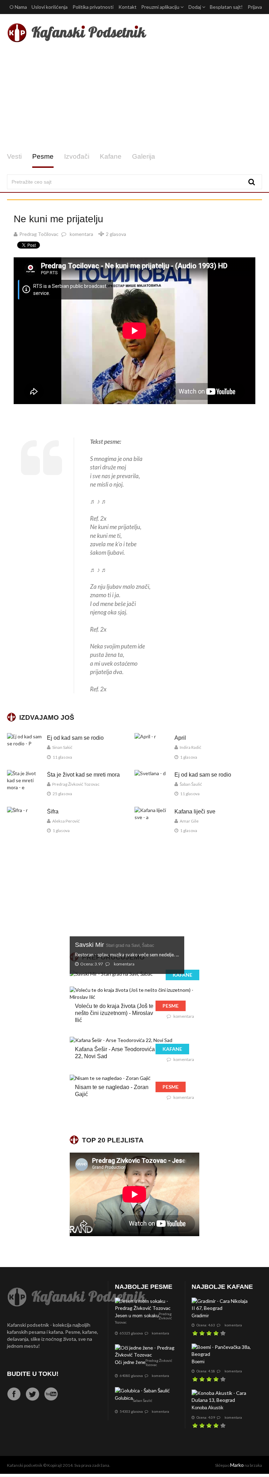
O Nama (18, 7)
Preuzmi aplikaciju (160, 7)
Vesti (14, 156)
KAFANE (182, 975)
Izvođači (76, 156)
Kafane (111, 156)
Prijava (255, 7)
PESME (171, 1006)
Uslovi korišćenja (50, 7)
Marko (237, 1465)
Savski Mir (114, 944)
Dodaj (195, 7)
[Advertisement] (134, 97)
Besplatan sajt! (226, 7)
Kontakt (127, 7)
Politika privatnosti (93, 7)
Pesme (43, 156)
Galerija (143, 156)
